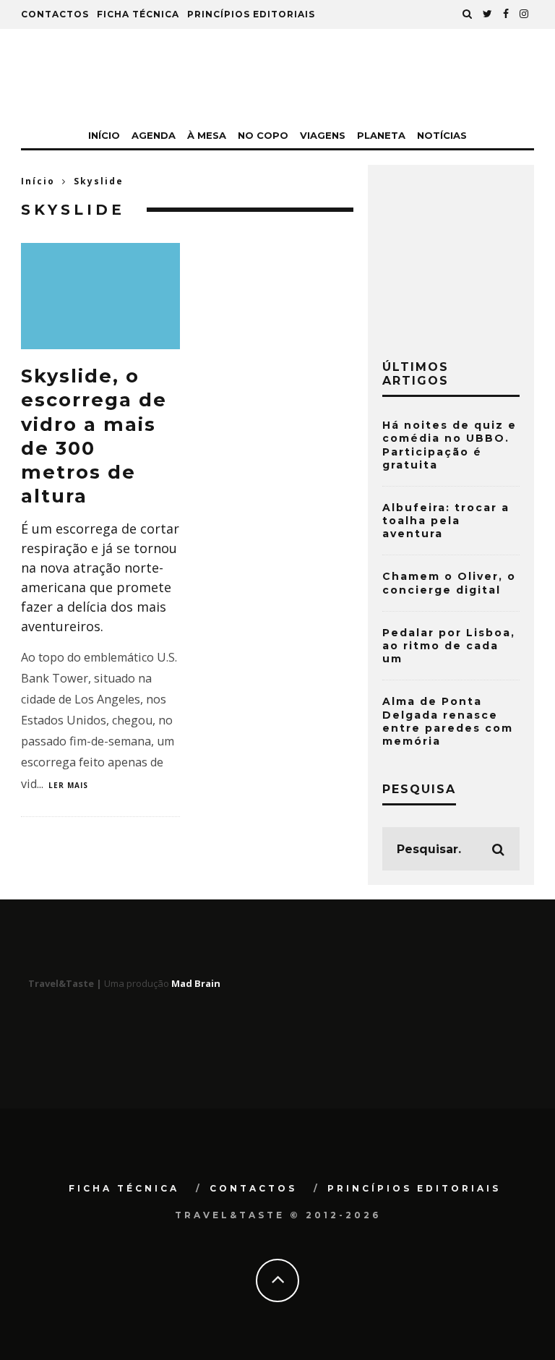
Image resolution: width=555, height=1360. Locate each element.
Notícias (442, 135)
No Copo (263, 135)
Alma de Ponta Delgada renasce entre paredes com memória (447, 721)
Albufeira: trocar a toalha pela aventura (445, 520)
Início (104, 135)
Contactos (55, 14)
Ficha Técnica (138, 14)
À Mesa (206, 135)
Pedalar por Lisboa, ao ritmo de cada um (448, 645)
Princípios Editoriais (251, 14)
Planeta (381, 135)
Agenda (154, 135)
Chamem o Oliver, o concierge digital (449, 583)
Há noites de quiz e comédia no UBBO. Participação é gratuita (449, 445)
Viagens (322, 135)
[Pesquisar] (467, 14)
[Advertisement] (468, 251)
